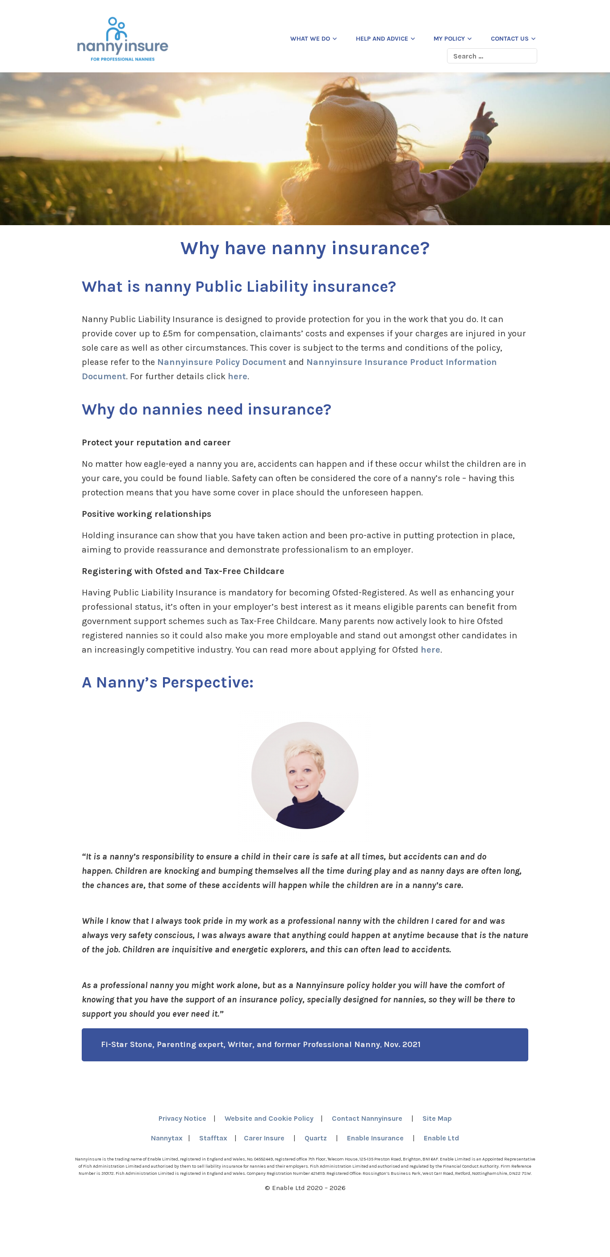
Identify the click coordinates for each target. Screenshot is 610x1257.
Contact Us (510, 38)
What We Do (310, 38)
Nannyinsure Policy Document (221, 362)
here (237, 376)
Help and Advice (382, 38)
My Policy (449, 38)
